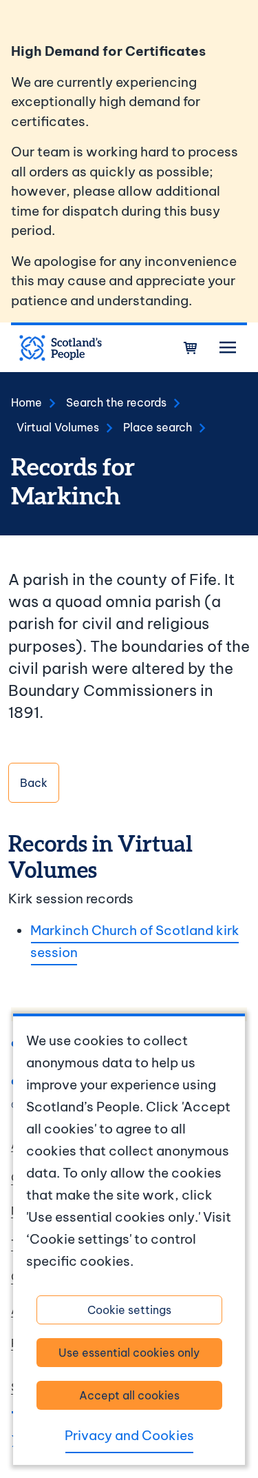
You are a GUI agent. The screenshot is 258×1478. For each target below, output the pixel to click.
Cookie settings (129, 1310)
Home (26, 402)
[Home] (60, 348)
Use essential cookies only (129, 1352)
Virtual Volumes (58, 427)
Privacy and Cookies (129, 1435)
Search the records (116, 402)
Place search (157, 427)
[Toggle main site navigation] (227, 348)
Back (33, 783)
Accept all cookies (129, 1395)
